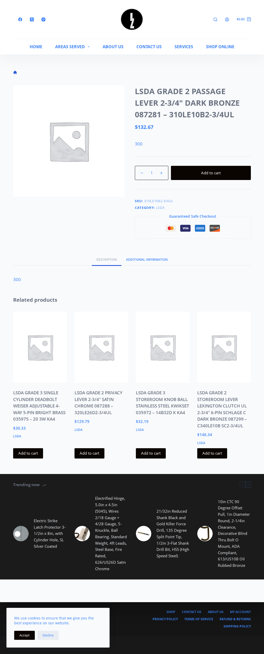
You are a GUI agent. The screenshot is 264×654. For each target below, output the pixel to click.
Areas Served (70, 47)
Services (184, 47)
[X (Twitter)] (32, 19)
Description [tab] (106, 259)
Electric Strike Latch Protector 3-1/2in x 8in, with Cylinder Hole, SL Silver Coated (49, 533)
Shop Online (220, 47)
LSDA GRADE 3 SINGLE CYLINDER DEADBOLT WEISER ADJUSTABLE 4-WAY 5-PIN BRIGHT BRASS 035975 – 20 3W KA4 (39, 406)
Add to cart (211, 172)
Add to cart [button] (28, 453)
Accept (24, 635)
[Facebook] (20, 19)
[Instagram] (43, 19)
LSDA (160, 207)
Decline (48, 635)
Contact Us (149, 47)
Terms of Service (198, 619)
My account (240, 612)
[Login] (227, 19)
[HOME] (15, 73)
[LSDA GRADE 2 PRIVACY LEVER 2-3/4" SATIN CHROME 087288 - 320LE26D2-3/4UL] (101, 347)
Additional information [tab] (147, 259)
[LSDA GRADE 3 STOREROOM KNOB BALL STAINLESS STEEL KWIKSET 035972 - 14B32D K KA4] (162, 347)
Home (36, 47)
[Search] (215, 19)
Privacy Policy (165, 619)
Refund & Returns (235, 619)
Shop (171, 612)
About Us (113, 47)
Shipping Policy (237, 626)
